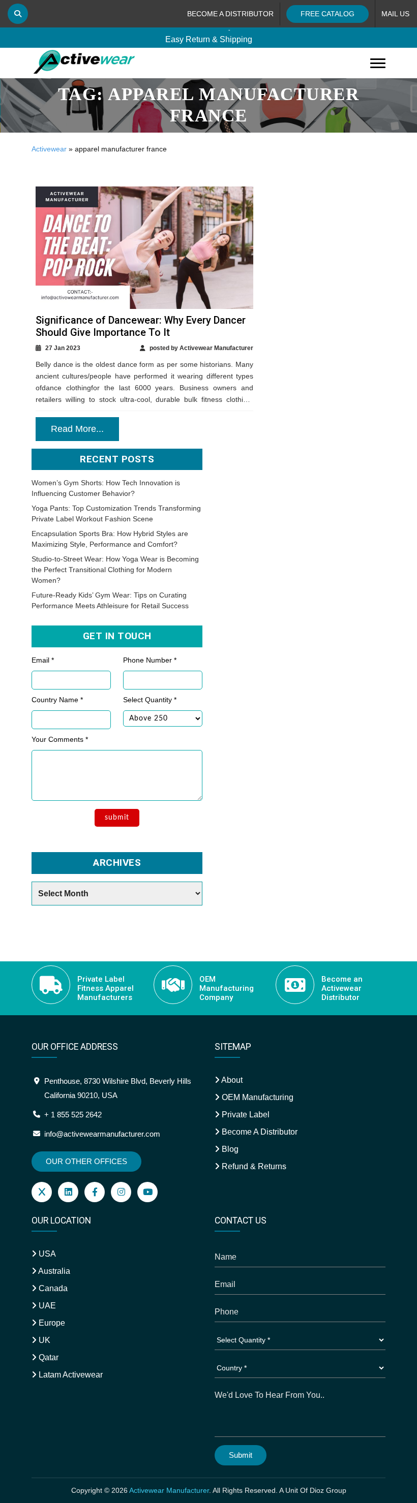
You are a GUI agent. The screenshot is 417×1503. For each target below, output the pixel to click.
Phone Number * (149, 660)
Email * (43, 660)
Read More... (77, 429)
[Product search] (18, 14)
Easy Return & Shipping (208, 36)
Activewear (49, 149)
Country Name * (57, 700)
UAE (46, 1305)
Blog (229, 1149)
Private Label (245, 1114)
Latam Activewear (70, 1374)
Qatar (47, 1357)
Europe (51, 1323)
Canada (52, 1288)
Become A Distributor (258, 1132)
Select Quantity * (149, 700)
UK (43, 1340)
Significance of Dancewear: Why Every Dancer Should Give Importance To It (141, 326)
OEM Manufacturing (256, 1097)
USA (46, 1253)
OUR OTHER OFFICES (86, 1161)
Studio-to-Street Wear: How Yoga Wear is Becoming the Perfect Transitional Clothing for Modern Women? (115, 569)
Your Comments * (60, 739)
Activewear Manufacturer (169, 1490)
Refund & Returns (253, 1166)
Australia (53, 1271)
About (231, 1080)
